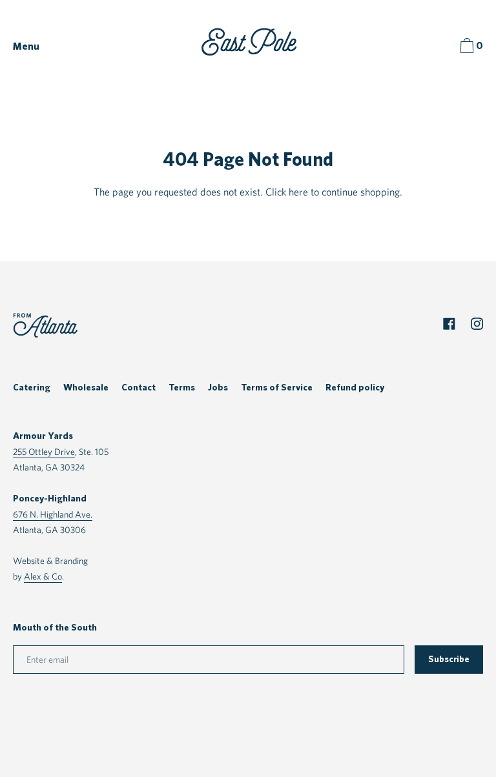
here (298, 192)
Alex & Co (43, 576)
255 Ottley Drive (44, 451)
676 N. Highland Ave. (52, 514)
